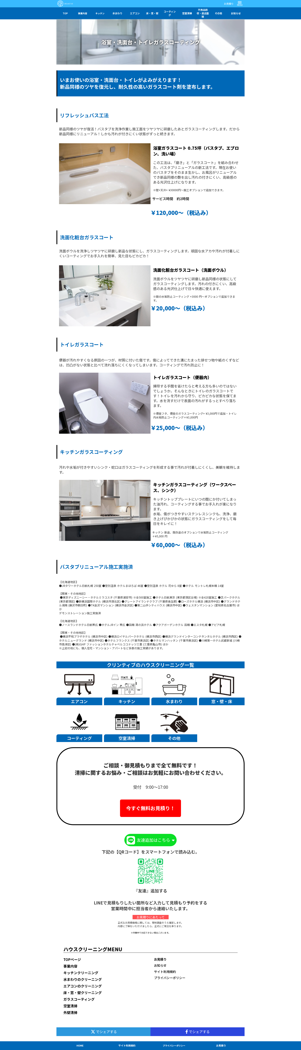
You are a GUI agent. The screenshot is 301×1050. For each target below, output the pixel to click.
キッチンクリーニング (80, 972)
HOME (79, 1045)
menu (239, 2)
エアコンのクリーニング (82, 985)
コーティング (170, 13)
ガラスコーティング (79, 999)
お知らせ (236, 13)
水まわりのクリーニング (82, 979)
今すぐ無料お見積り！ (150, 808)
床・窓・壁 (152, 13)
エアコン (135, 13)
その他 (218, 13)
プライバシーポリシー (169, 977)
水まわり (117, 13)
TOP (65, 13)
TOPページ (72, 959)
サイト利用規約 (165, 971)
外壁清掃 (70, 1012)
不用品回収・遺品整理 (203, 13)
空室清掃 (187, 13)
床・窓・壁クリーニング (82, 992)
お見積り (229, 3)
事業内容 (82, 13)
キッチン (100, 13)
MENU (240, 4)
